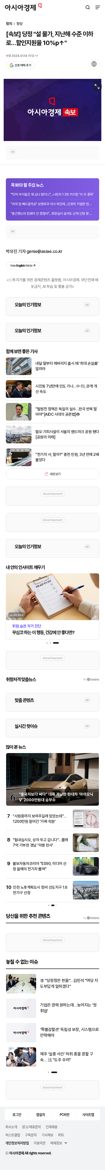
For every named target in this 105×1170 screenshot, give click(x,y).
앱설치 (40, 1114)
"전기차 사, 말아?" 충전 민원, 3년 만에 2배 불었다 (67, 457)
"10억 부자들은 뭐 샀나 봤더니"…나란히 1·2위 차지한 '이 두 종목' (52, 194)
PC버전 (64, 1114)
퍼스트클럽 (12, 1134)
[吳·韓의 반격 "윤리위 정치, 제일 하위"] (21, 1041)
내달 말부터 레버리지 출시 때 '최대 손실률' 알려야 (66, 366)
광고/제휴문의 (31, 1126)
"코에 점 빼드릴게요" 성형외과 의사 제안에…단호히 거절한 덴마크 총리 (52, 204)
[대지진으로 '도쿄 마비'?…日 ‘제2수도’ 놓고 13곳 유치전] (21, 1017)
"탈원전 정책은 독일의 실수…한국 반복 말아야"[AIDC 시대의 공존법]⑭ (66, 412)
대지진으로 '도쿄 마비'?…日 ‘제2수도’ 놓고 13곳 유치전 (68, 1008)
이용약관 (39, 1142)
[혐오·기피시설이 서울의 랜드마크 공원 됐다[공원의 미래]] (19, 442)
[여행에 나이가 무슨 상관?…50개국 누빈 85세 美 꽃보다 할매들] (21, 992)
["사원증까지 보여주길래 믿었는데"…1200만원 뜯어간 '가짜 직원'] (86, 827)
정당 (19, 24)
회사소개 (11, 1126)
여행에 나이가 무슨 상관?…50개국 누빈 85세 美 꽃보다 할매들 (68, 983)
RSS (60, 1134)
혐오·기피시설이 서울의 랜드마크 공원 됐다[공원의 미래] (67, 434)
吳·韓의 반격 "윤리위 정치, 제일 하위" (67, 1032)
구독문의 (31, 1134)
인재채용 (51, 1126)
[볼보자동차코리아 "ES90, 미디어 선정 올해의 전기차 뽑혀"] (86, 874)
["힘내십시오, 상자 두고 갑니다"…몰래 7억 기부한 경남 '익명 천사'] (86, 851)
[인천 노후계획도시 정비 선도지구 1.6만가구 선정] (86, 898)
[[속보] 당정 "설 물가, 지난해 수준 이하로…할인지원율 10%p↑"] (52, 110)
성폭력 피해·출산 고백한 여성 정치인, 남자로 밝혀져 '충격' (69, 1057)
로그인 (16, 1114)
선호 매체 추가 (22, 65)
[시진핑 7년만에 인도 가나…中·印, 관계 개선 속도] (19, 397)
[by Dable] (91, 918)
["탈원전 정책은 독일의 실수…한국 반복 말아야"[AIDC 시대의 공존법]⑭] (19, 419)
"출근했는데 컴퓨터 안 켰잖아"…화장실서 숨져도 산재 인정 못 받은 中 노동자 (52, 213)
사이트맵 (88, 1114)
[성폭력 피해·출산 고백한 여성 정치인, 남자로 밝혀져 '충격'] (21, 1065)
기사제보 (47, 1134)
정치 (9, 24)
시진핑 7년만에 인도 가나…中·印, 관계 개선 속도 (66, 389)
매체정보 (56, 1142)
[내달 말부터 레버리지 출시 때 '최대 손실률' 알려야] (19, 374)
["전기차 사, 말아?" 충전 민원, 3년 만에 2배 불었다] (19, 465)
